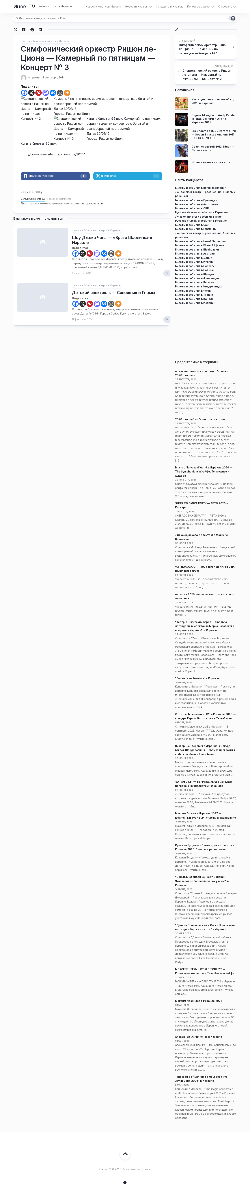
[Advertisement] (206, 330)
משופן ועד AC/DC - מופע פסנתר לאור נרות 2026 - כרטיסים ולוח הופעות (205, 568)
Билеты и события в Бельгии (194, 282)
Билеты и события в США (192, 208)
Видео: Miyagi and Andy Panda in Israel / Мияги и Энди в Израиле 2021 (213, 118)
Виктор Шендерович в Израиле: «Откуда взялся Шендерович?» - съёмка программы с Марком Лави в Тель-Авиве (205, 750)
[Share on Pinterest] (32, 29)
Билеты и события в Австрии (195, 253)
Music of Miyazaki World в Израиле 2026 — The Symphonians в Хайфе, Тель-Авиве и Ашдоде (203, 471)
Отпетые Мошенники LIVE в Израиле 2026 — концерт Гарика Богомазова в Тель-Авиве (205, 716)
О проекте (225, 6)
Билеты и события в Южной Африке (199, 245)
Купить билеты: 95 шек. (105, 118)
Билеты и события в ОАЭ (192, 224)
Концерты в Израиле (169, 6)
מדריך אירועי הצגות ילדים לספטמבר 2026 (200, 419)
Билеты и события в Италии (194, 261)
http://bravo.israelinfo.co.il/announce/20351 (53, 154)
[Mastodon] (45, 93)
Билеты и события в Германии (196, 228)
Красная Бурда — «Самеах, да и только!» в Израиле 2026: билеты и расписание (204, 847)
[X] (31, 93)
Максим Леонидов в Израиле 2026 (198, 1000)
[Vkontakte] (53, 93)
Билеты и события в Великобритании (200, 187)
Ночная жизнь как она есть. (211, 162)
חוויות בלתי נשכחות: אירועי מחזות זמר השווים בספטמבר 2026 (201, 373)
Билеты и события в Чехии (193, 290)
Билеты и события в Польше (194, 270)
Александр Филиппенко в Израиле (198, 1036)
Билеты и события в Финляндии (197, 278)
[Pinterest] (38, 93)
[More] (67, 93)
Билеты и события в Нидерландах (198, 286)
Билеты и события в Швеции (194, 274)
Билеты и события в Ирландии (196, 200)
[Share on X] (16, 29)
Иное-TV (24, 6)
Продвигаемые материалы (196, 362)
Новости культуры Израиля (103, 6)
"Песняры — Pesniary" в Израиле (197, 678)
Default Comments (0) (33, 198)
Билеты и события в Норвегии (195, 266)
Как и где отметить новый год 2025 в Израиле (213, 101)
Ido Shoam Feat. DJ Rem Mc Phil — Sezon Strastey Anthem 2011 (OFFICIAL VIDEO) (214, 134)
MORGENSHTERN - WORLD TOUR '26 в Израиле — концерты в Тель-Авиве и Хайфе (204, 971)
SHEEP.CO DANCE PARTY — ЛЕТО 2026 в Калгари (201, 505)
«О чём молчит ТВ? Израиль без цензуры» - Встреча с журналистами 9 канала (205, 784)
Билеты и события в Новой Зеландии (200, 241)
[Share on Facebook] (24, 29)
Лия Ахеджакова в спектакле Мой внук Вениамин (201, 537)
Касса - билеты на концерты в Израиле (46, 41)
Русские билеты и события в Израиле (201, 220)
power (36, 77)
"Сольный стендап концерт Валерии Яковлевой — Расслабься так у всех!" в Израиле (202, 881)
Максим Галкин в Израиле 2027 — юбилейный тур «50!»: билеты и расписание (205, 815)
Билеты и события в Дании (193, 257)
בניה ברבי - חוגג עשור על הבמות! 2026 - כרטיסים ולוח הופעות (204, 596)
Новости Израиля (136, 6)
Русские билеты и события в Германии (201, 212)
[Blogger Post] (60, 93)
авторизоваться (92, 203)
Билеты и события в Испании (195, 302)
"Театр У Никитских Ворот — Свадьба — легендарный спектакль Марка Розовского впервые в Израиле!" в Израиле (204, 626)
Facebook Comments (59, 198)
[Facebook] (24, 93)
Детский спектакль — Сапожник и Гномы (113, 292)
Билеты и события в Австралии (196, 204)
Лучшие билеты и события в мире (198, 216)
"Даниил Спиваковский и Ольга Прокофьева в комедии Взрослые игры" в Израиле (205, 927)
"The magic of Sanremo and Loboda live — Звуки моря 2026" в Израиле (203, 1078)
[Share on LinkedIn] (40, 29)
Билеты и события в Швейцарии (197, 249)
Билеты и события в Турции (194, 294)
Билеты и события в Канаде (194, 298)
